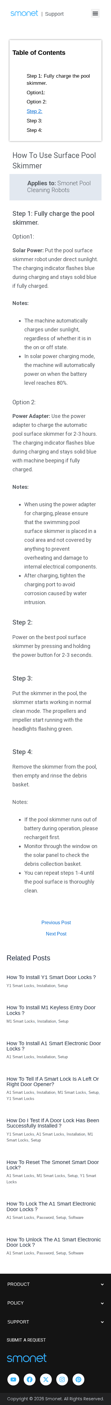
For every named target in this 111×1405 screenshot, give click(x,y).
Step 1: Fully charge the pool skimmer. (58, 79)
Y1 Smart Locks (20, 986)
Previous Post (56, 922)
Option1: (36, 92)
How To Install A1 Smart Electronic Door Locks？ (54, 1046)
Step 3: (34, 121)
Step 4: (34, 130)
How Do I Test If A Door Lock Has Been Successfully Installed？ (53, 1123)
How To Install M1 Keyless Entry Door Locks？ (51, 1010)
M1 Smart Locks (21, 1021)
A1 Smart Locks (20, 1057)
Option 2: (37, 102)
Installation (46, 986)
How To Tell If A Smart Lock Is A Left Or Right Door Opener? (53, 1081)
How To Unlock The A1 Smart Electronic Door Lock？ (54, 1242)
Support (54, 14)
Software (75, 1217)
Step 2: (34, 111)
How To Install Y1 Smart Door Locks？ (52, 977)
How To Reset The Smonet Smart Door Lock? (53, 1165)
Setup (63, 986)
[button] (95, 13)
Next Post (56, 934)
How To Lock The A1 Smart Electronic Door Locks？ (51, 1206)
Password (45, 1217)
